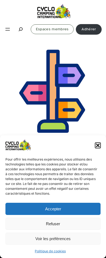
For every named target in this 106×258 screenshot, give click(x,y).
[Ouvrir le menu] (7, 29)
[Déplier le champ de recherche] (21, 29)
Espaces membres (52, 29)
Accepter (53, 209)
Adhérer (89, 29)
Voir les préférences (53, 238)
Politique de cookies (50, 251)
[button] (98, 145)
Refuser (53, 223)
